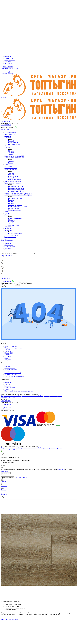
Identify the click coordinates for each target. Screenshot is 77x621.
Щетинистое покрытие (15, 186)
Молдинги (11, 220)
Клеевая (10, 163)
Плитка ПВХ (9, 353)
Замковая (11, 161)
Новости (7, 384)
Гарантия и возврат (11, 369)
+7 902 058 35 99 (6, 125)
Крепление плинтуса (15, 198)
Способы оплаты (10, 368)
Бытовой (11, 141)
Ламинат (7, 146)
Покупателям (9, 58)
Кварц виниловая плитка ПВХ (14, 156)
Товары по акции (10, 237)
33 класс (11, 152)
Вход (2, 240)
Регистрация (9, 240)
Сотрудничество (10, 60)
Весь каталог (5, 129)
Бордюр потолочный (15, 218)
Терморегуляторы (14, 235)
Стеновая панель (13, 225)
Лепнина (7, 213)
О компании (8, 56)
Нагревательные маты (15, 233)
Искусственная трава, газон (13, 348)
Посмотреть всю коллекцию (10, 619)
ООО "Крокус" (9, 397)
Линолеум (8, 136)
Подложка (11, 203)
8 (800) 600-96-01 (6, 121)
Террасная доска (10, 134)
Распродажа (8, 63)
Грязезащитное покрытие (16, 190)
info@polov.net (5, 409)
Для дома (11, 173)
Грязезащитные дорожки (16, 191)
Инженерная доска (11, 132)
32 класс (11, 151)
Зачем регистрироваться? (13, 373)
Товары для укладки (14, 210)
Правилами (4, 471)
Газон (6, 211)
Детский (11, 178)
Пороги (10, 201)
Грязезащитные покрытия (13, 181)
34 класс (11, 154)
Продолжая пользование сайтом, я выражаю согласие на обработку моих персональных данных (31, 396)
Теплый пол (8, 228)
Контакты (8, 61)
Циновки (11, 174)
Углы (10, 223)
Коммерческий (13, 142)
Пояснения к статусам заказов (14, 376)
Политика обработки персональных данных (19, 391)
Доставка (7, 366)
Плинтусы (11, 221)
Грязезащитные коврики (16, 188)
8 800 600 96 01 (6, 401)
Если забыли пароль (11, 374)
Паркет (7, 164)
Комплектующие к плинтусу (17, 206)
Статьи (7, 371)
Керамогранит (9, 166)
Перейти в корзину (20, 477)
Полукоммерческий (14, 144)
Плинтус (11, 200)
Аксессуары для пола (15, 205)
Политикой (61, 469)
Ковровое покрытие (11, 168)
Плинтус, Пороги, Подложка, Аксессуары (18, 193)
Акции (7, 389)
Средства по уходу (14, 208)
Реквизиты (8, 386)
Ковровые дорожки (14, 179)
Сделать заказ (6, 473)
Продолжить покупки (7, 477)
